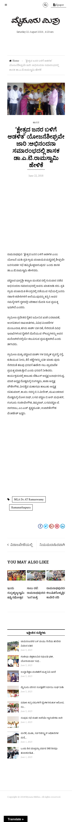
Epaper (59, 5)
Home (15, 60)
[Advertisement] (36, 216)
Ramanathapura (21, 507)
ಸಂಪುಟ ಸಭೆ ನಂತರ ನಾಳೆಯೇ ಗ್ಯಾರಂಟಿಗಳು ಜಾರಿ (42, 717)
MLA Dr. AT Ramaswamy (29, 499)
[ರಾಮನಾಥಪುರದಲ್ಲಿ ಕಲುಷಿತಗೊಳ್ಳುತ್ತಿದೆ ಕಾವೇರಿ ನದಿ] (55, 579)
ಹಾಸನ (36, 122)
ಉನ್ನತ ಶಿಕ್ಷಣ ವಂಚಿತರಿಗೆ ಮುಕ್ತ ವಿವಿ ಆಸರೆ (38, 671)
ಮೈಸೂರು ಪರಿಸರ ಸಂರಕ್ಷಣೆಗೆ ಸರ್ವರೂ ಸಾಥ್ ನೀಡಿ (42, 687)
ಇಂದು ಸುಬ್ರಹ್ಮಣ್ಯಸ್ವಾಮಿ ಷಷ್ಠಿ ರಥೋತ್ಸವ (15, 592)
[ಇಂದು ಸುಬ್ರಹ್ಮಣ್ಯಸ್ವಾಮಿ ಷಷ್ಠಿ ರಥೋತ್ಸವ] (16, 579)
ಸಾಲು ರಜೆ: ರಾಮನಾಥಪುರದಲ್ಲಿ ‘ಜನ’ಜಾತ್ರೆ (37, 592)
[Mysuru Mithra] (36, 22)
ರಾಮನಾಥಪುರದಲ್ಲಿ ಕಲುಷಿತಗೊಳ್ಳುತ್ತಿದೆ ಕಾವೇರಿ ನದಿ (56, 592)
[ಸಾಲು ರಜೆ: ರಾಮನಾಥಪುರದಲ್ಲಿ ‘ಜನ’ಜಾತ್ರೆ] (36, 579)
